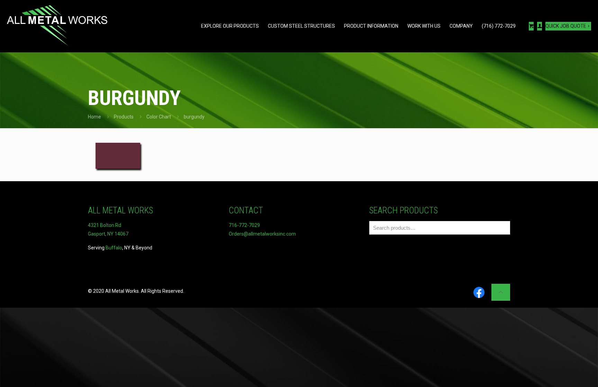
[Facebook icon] (478, 293)
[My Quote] (531, 26)
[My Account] (539, 26)
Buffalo (114, 247)
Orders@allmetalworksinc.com (262, 234)
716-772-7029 (244, 225)
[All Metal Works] (57, 26)
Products (124, 117)
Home (94, 117)
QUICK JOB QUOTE (565, 26)
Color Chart (158, 117)
